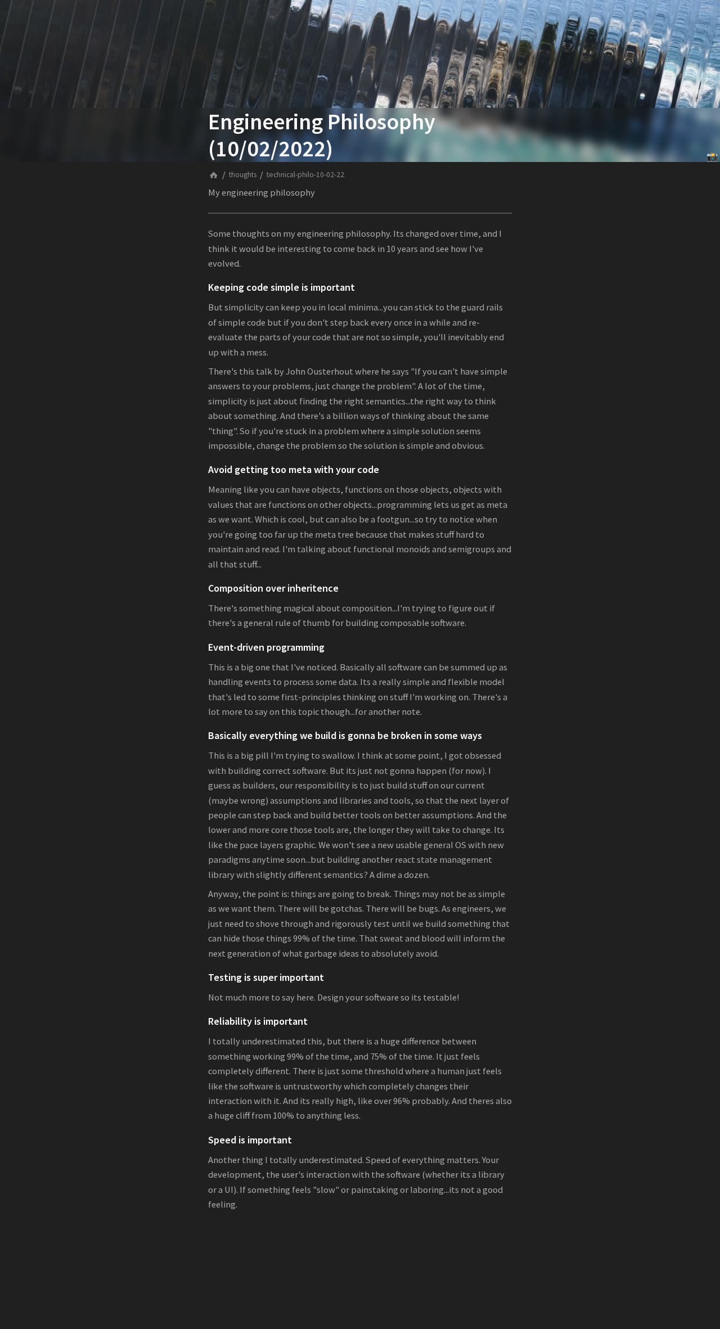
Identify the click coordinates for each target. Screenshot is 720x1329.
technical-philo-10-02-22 (305, 174)
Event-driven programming (266, 647)
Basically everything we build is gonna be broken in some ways (345, 735)
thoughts (242, 174)
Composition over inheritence (273, 588)
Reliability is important (258, 1021)
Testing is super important (266, 977)
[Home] (213, 175)
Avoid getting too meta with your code (293, 469)
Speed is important (250, 1139)
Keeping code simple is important (281, 287)
